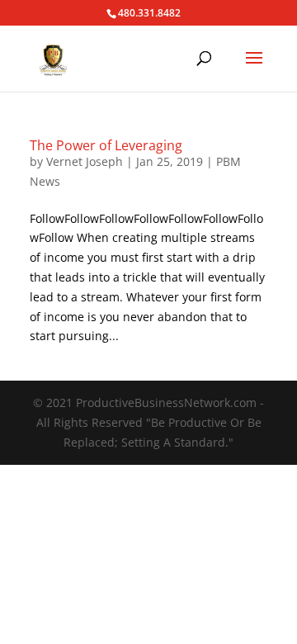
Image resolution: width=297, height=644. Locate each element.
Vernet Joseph (84, 161)
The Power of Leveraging (106, 145)
